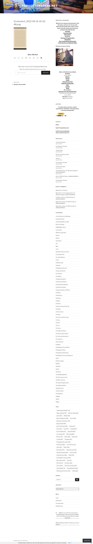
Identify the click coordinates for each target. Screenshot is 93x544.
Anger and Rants (61, 413)
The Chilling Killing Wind (61, 374)
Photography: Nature (60, 350)
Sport (69, 460)
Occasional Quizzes (60, 257)
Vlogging (58, 396)
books (59, 415)
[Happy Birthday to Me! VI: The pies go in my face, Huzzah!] (67, 524)
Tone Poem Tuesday (60, 166)
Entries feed (58, 500)
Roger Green (59, 190)
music (57, 249)
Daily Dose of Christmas (63, 421)
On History (58, 292)
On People (58, 309)
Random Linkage (60, 361)
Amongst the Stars (60, 219)
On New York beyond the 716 (62, 306)
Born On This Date (60, 224)
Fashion (57, 238)
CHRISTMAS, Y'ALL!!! (61, 227)
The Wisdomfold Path (61, 385)
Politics (66, 447)
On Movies (58, 298)
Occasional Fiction (60, 254)
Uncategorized (59, 393)
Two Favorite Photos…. (61, 142)
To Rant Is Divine (60, 391)
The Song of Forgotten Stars (67, 38)
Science (73, 452)
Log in (57, 497)
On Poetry (58, 314)
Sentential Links (62, 455)
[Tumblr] (34, 57)
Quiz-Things (61, 449)
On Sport (58, 322)
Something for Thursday (61, 146)
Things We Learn (60, 388)
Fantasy (72, 426)
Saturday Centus (71, 449)
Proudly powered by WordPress (20, 540)
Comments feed (59, 503)
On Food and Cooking (61, 287)
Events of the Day (62, 426)
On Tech (58, 325)
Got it (69, 542)
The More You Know (60, 380)
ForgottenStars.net (40, 5)
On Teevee (58, 328)
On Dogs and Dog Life (61, 279)
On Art (57, 260)
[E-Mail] (41, 57)
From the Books (61, 431)
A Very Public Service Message (63, 216)
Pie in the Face (71, 444)
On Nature (58, 303)
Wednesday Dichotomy (63, 470)
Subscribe (45, 72)
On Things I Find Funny (61, 330)
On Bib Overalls (59, 262)
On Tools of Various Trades (62, 333)
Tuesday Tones (59, 150)
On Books (58, 265)
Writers (57, 399)
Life (56, 243)
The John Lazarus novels (61, 377)
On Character (59, 273)
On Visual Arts (59, 339)
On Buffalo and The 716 (61, 268)
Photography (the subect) (63, 442)
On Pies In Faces (59, 311)
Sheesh (57, 369)
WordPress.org (59, 506)
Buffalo (67, 415)
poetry (57, 358)
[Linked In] (30, 57)
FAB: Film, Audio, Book (61, 232)
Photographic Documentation (63, 347)
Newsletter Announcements (62, 251)
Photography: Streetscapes (62, 352)
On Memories (59, 295)
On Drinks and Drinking (61, 281)
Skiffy (71, 455)
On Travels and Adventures (62, 336)
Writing (57, 401)
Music (67, 436)
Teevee (60, 465)
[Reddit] (37, 57)
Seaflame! (58, 366)
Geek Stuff (71, 431)
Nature (74, 436)
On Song (58, 320)
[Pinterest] (26, 57)
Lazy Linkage (61, 434)
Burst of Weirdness (62, 418)
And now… (58, 158)
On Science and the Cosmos (62, 317)
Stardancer (58, 371)
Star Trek (60, 463)
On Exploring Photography (62, 284)
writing (75, 470)
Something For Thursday (64, 457)
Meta (57, 246)
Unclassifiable (61, 468)
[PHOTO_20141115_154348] (63, 46)
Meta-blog (70, 434)
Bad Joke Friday (73, 413)
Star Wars (68, 463)
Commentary (59, 230)
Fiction (59, 428)
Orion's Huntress (59, 341)
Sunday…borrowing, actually (62, 154)
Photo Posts (61, 444)
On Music (58, 300)
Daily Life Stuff (61, 423)
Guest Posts (58, 240)
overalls (60, 439)
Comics (73, 418)
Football (73, 428)
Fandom (58, 235)
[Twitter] (18, 57)
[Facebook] (15, 57)
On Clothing (58, 276)
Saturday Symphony (62, 452)
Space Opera (61, 460)
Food (66, 428)
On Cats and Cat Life (60, 270)
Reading (58, 363)
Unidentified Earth (72, 468)
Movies (60, 436)
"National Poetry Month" (63, 410)
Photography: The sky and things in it (64, 355)
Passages (58, 344)
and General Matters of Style (62, 221)
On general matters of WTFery (63, 290)
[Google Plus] (22, 57)
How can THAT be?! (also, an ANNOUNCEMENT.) (67, 176)
